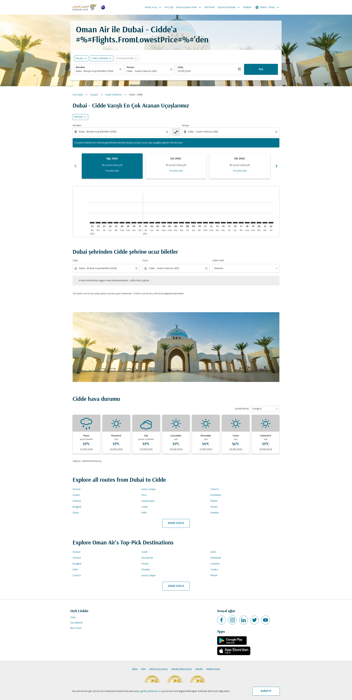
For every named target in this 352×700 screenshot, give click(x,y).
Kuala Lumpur (149, 489)
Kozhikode (215, 495)
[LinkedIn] (243, 620)
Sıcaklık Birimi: (242, 408)
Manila (214, 507)
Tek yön (79, 58)
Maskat (76, 489)
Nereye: (185, 125)
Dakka (76, 512)
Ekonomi (78, 117)
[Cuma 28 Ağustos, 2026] (122, 222)
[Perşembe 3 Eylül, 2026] (157, 222)
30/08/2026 (184, 71)
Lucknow (214, 563)
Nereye (130, 67)
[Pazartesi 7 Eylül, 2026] (181, 222)
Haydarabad (148, 501)
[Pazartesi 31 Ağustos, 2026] (140, 222)
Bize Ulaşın (76, 628)
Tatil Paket (209, 7)
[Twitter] (254, 620)
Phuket (213, 501)
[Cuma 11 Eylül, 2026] (205, 222)
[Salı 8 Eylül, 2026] (187, 222)
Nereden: (77, 125)
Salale (145, 507)
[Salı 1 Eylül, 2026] (145, 222)
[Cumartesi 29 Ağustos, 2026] (128, 222)
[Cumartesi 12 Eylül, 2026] (211, 222)
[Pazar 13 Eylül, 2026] (217, 222)
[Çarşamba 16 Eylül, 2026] (235, 222)
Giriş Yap (168, 7)
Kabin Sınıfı (218, 260)
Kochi (213, 552)
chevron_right (276, 166)
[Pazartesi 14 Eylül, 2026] (223, 222)
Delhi (144, 512)
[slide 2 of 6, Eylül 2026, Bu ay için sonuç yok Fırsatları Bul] (176, 166)
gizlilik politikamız (149, 691)
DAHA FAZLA (176, 523)
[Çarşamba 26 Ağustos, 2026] (110, 222)
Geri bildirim (76, 622)
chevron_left (75, 166)
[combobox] (97, 71)
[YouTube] (265, 620)
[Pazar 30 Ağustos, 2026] (133, 222)
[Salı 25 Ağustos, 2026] (104, 222)
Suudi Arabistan (113, 94)
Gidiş (180, 67)
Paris (144, 495)
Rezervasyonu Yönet (189, 7)
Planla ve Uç (153, 7)
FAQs (73, 617)
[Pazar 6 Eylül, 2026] (175, 222)
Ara (261, 69)
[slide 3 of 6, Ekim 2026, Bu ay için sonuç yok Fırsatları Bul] (239, 166)
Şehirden (199, 669)
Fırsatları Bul (112, 170)
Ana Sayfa (78, 94)
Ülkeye (135, 669)
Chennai (77, 501)
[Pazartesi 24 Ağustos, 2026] (98, 222)
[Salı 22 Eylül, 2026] (271, 222)
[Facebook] (221, 620)
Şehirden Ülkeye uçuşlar (181, 669)
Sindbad (247, 7)
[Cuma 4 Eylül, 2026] (163, 222)
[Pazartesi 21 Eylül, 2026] (265, 222)
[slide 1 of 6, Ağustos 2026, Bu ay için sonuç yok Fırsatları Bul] (112, 166)
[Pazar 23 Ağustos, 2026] (92, 222)
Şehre (143, 669)
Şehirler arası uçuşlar (158, 669)
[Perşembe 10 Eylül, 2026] (199, 222)
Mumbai (214, 512)
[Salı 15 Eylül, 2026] (229, 222)
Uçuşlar (94, 94)
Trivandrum (147, 558)
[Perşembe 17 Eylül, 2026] (241, 222)
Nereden (80, 67)
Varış (145, 260)
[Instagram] (232, 620)
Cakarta (214, 489)
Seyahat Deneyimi (229, 7)
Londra (76, 495)
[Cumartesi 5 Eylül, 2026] (169, 222)
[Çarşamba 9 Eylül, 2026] (193, 222)
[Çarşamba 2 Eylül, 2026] (151, 222)
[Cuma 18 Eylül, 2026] (247, 222)
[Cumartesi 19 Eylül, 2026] (253, 222)
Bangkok (77, 507)
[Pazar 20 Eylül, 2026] (259, 222)
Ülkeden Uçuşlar (213, 669)
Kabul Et (266, 691)
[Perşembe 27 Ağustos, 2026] (116, 222)
